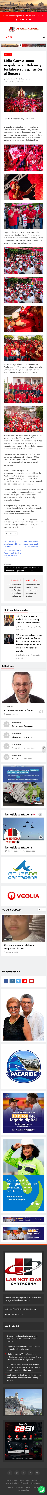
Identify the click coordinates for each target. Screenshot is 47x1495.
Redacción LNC (11, 79)
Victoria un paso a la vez (22, 737)
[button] (41, 1489)
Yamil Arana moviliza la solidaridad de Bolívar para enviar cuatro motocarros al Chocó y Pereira (24, 1378)
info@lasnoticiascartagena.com (22, 1308)
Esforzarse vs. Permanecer (23, 726)
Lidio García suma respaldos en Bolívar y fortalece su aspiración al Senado (22, 569)
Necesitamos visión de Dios (23, 748)
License (36, 1487)
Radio (28, 1487)
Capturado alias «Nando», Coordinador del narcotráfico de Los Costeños (23, 1347)
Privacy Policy (23, 1490)
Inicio (10, 1487)
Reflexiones (8, 707)
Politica (8, 54)
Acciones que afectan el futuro (18, 710)
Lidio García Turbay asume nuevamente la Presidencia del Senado (32, 544)
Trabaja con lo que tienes (22, 758)
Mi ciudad (19, 1487)
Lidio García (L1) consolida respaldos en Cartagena (12, 544)
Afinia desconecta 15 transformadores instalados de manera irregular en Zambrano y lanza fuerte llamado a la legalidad (24, 1357)
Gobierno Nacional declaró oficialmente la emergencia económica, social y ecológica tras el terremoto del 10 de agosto (23, 1367)
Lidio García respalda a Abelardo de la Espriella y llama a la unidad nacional (12, 554)
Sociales (7, 943)
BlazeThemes (35, 1483)
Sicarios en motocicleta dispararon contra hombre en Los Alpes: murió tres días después (18, 16)
